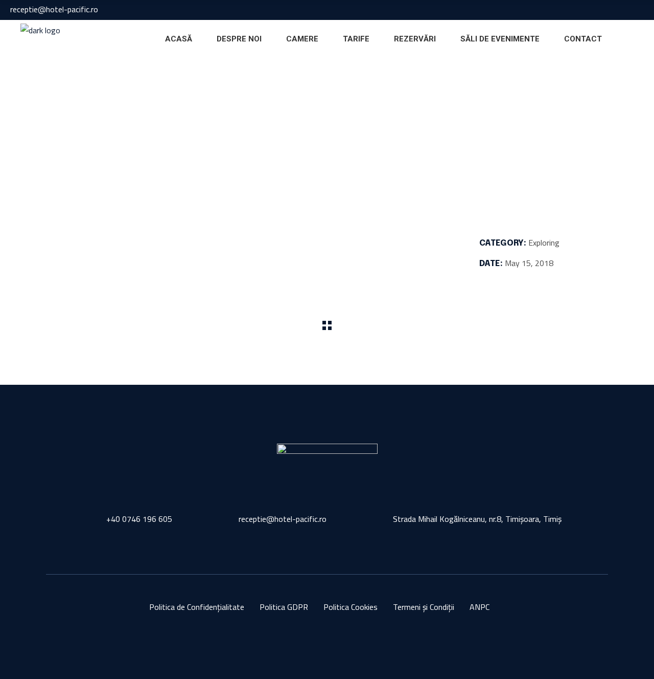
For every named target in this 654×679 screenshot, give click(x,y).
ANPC (479, 607)
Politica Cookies (350, 607)
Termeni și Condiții (423, 607)
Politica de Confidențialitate (196, 607)
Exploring (93, 87)
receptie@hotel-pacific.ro (54, 9)
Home (57, 87)
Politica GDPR (284, 607)
